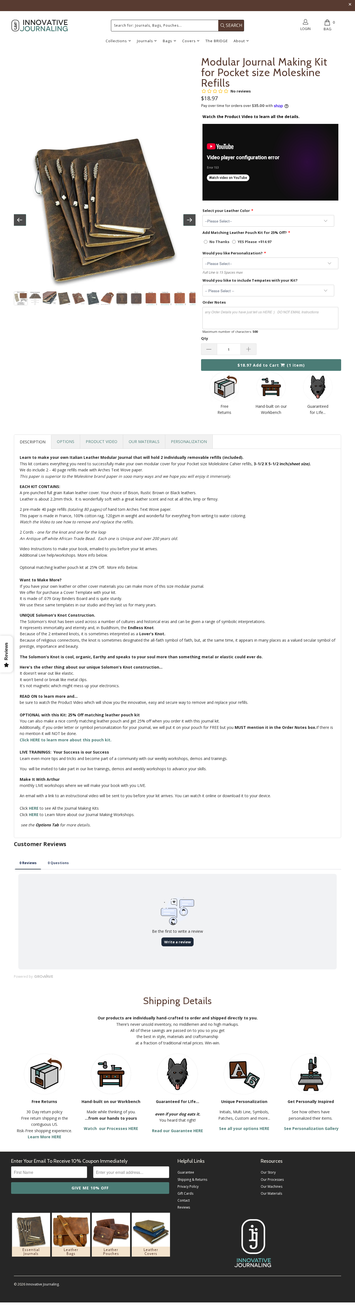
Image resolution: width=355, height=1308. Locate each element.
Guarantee (186, 1172)
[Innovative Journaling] (39, 25)
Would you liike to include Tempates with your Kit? (250, 280)
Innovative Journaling (42, 1284)
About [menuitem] (239, 40)
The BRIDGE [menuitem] (217, 40)
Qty (204, 338)
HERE (34, 814)
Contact (184, 1200)
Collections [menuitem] (116, 40)
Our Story (268, 1172)
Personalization (189, 441)
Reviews (184, 1207)
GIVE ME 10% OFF (90, 1188)
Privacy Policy (188, 1186)
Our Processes (272, 1179)
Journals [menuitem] (145, 40)
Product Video (101, 441)
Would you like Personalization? (232, 253)
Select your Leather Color (226, 210)
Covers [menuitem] (189, 40)
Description (32, 441)
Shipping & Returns (192, 1179)
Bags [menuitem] (167, 40)
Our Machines (271, 1186)
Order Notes (214, 302)
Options (65, 441)
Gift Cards (185, 1193)
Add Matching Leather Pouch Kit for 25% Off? (244, 232)
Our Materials (144, 441)
